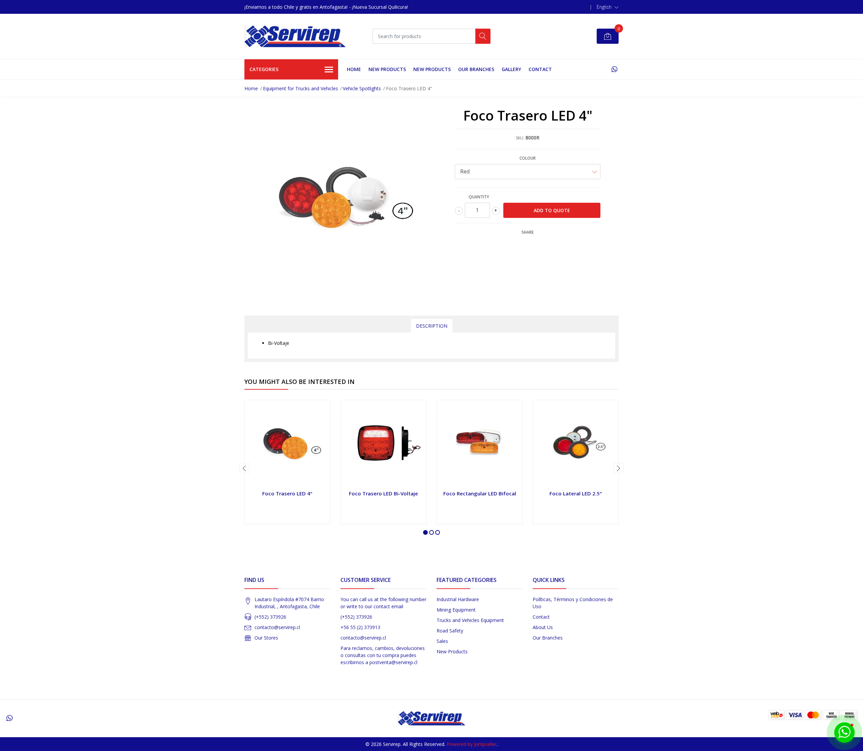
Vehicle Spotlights (362, 88)
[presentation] (244, 468)
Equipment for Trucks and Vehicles (300, 88)
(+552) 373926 (270, 617)
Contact (540, 69)
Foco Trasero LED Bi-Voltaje (383, 493)
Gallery (511, 69)
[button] (608, 7)
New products (387, 69)
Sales (442, 641)
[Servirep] (295, 36)
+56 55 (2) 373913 (360, 627)
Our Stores (266, 637)
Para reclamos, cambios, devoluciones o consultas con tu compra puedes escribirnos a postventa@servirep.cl (382, 655)
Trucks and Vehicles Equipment (470, 620)
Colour (527, 158)
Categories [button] (263, 69)
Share (528, 232)
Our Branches (476, 69)
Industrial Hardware (458, 599)
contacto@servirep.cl (277, 627)
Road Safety (450, 630)
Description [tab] (431, 326)
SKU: (520, 138)
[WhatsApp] (614, 69)
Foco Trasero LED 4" (287, 493)
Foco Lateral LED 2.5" (575, 493)
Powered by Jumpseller (472, 744)
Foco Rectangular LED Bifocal (479, 493)
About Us (543, 627)
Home (354, 69)
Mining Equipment (456, 610)
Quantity (479, 197)
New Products (452, 651)
